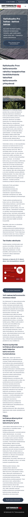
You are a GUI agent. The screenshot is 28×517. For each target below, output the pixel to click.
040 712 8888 (11, 1)
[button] (22, 1)
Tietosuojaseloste (19, 512)
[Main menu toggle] (25, 6)
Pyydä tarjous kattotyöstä (13, 290)
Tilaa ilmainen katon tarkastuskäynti (14, 43)
